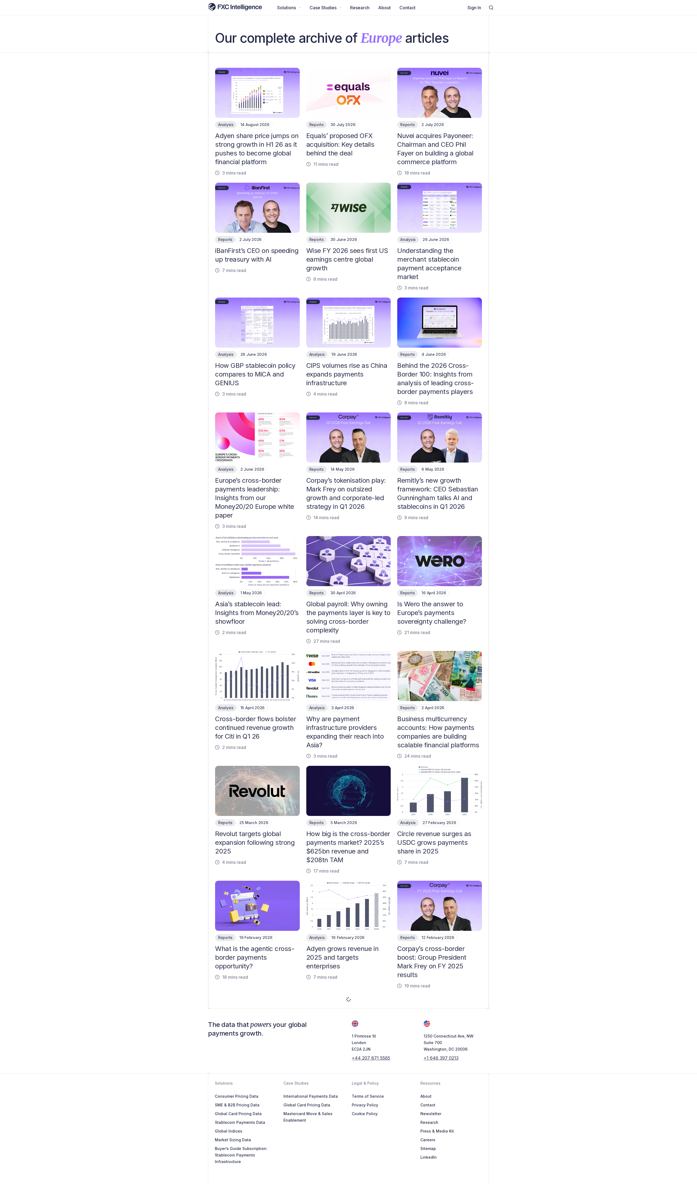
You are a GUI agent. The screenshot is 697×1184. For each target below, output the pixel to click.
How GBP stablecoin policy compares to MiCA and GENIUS (255, 374)
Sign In (474, 7)
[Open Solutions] (300, 7)
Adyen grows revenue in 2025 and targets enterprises (342, 957)
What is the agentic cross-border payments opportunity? (255, 957)
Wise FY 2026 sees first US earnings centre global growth (347, 259)
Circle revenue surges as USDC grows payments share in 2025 (434, 842)
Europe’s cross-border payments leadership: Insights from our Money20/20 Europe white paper (254, 497)
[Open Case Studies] (340, 7)
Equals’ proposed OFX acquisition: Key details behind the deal (340, 144)
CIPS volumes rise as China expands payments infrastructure (346, 374)
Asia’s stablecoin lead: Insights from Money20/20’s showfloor (257, 612)
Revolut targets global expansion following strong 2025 (255, 842)
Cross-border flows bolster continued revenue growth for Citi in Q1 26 (255, 727)
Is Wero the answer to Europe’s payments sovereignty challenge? (431, 612)
